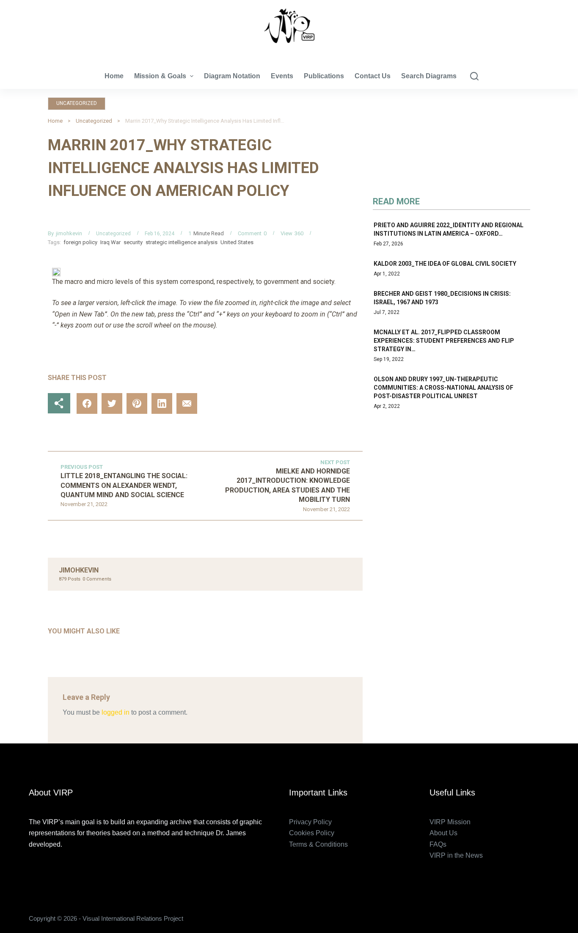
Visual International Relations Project (289, 50)
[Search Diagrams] (474, 76)
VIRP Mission (450, 822)
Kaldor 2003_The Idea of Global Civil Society (445, 263)
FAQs (437, 844)
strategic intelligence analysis (181, 242)
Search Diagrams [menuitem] (429, 76)
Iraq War (110, 242)
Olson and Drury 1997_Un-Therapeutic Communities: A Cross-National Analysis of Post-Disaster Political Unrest (443, 387)
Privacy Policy (310, 822)
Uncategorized (76, 103)
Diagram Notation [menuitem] (232, 76)
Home (55, 121)
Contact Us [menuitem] (373, 76)
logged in (115, 712)
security (133, 242)
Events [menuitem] (282, 76)
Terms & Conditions (318, 844)
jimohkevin (69, 233)
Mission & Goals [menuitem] (160, 76)
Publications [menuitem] (324, 76)
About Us (443, 833)
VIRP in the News (456, 855)
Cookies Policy (311, 833)
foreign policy (80, 242)
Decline (79, 908)
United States (236, 242)
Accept (40, 908)
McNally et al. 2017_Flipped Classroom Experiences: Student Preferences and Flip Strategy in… (444, 340)
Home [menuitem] (114, 76)
